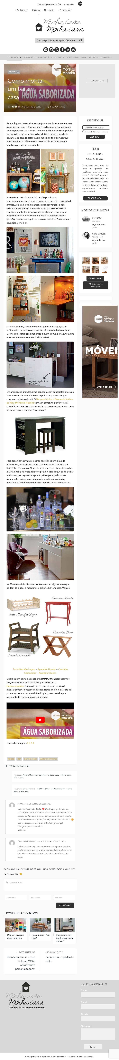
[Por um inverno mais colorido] (15, 925)
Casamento (106, 57)
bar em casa (30, 758)
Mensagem (86, 1026)
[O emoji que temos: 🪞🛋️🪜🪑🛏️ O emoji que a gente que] (104, 269)
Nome (84, 990)
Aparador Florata (46, 669)
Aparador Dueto (47, 673)
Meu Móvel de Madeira (56, 1057)
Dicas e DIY (59, 57)
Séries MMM (72, 57)
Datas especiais (89, 57)
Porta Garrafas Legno (24, 669)
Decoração (13, 57)
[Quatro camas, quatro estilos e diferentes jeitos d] (86, 269)
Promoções (65, 10)
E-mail (84, 1002)
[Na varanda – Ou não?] (40, 925)
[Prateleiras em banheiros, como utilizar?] (64, 925)
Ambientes (22, 10)
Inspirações (29, 57)
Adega (11, 758)
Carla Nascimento (27, 841)
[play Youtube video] (40, 720)
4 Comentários (57, 107)
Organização (44, 57)
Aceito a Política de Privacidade (96, 132)
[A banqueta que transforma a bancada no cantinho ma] (95, 269)
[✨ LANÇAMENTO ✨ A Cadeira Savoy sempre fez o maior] (86, 260)
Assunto (84, 1014)
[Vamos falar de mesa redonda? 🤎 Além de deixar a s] (104, 260)
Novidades (49, 10)
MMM (14, 107)
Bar (19, 758)
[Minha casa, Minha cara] (59, 18)
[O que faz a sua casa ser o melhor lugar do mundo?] (95, 260)
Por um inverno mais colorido (15, 936)
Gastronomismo (15, 686)
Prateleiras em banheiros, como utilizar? (65, 938)
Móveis (36, 10)
